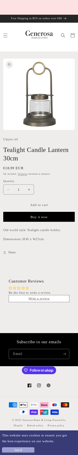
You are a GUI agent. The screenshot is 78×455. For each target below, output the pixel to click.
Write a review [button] (39, 298)
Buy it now (39, 217)
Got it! (18, 450)
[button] (5, 35)
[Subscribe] (64, 354)
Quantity (8, 181)
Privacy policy (56, 425)
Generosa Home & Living (37, 420)
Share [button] (12, 252)
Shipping (22, 174)
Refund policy (35, 425)
